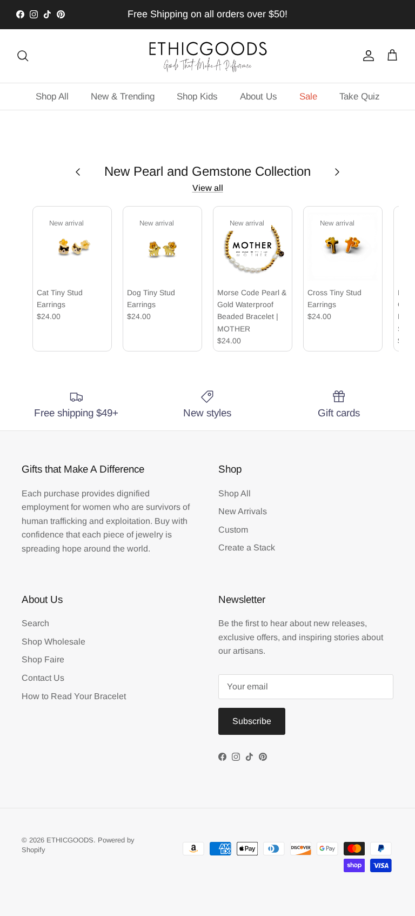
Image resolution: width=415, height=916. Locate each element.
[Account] (366, 55)
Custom (233, 529)
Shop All (52, 96)
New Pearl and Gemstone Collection (207, 171)
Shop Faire (43, 659)
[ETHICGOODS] (207, 56)
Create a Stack (246, 547)
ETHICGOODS (69, 840)
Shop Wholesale (53, 641)
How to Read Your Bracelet (74, 696)
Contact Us (43, 677)
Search (35, 623)
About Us (258, 96)
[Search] (22, 55)
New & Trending (123, 96)
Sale (308, 96)
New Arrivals (242, 511)
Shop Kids (197, 96)
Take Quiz (359, 96)
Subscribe (251, 721)
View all (207, 188)
